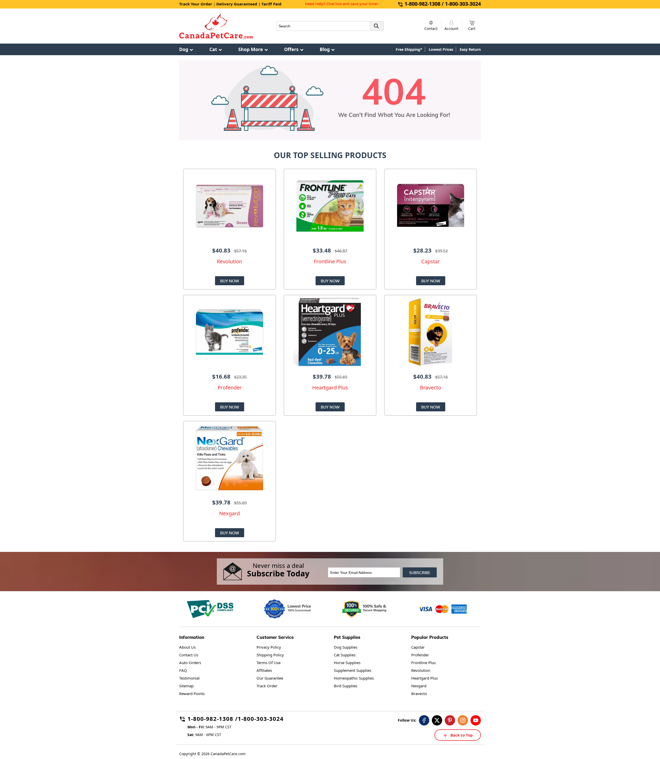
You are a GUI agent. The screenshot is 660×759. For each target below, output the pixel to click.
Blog (325, 49)
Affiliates (264, 670)
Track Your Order (195, 3)
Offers (291, 49)
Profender (420, 654)
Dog (183, 49)
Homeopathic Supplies (354, 678)
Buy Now (229, 281)
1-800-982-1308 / (212, 719)
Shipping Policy (270, 654)
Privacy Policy (269, 647)
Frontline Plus (423, 662)
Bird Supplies (345, 685)
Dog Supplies (345, 647)
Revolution (420, 670)
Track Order (267, 685)
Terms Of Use (268, 662)
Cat (213, 49)
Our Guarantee (270, 678)
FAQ (183, 670)
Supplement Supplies (352, 670)
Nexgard (418, 685)
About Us (187, 647)
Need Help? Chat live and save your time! (341, 3)
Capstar (418, 647)
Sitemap (186, 685)
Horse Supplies (347, 662)
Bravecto (419, 693)
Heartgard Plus (424, 678)
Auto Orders (190, 662)
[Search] (376, 26)
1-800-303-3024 (261, 719)
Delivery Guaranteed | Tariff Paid (249, 3)
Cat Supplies (345, 654)
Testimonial (189, 678)
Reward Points (192, 693)
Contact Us (188, 654)
